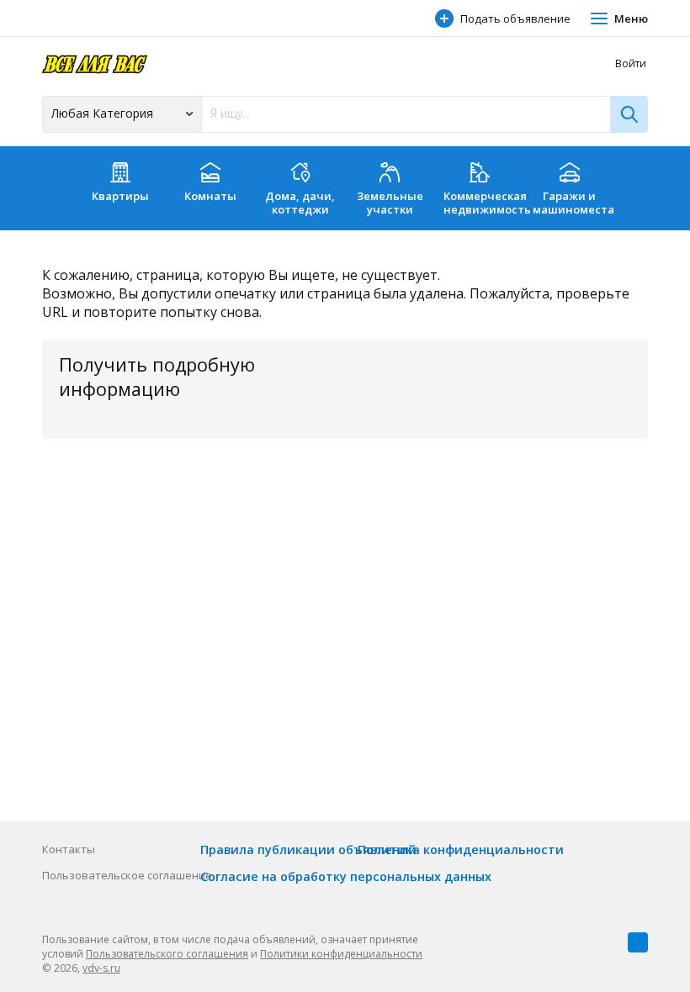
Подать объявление (515, 18)
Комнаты (210, 195)
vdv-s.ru (101, 968)
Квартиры (120, 195)
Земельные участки (390, 202)
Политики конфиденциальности (341, 954)
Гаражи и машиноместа (573, 202)
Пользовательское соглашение (127, 875)
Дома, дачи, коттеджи (300, 202)
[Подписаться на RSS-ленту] (638, 942)
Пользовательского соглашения (167, 954)
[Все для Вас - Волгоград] (94, 63)
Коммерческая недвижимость (484, 202)
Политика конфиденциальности (461, 849)
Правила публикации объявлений (308, 849)
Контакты (68, 849)
